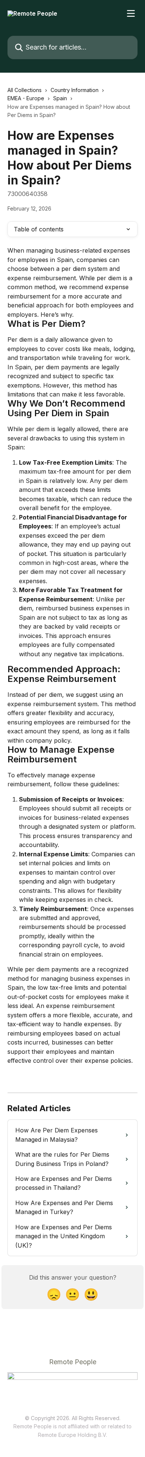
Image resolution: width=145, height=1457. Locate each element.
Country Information (75, 90)
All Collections (24, 90)
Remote (47, 1435)
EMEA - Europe (25, 98)
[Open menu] (131, 13)
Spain (60, 98)
